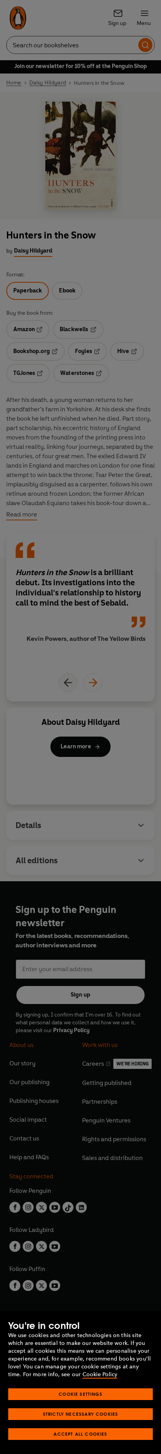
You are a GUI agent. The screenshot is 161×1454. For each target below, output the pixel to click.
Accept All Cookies (80, 1434)
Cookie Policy (99, 1374)
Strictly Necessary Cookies (80, 1414)
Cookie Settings (80, 1394)
